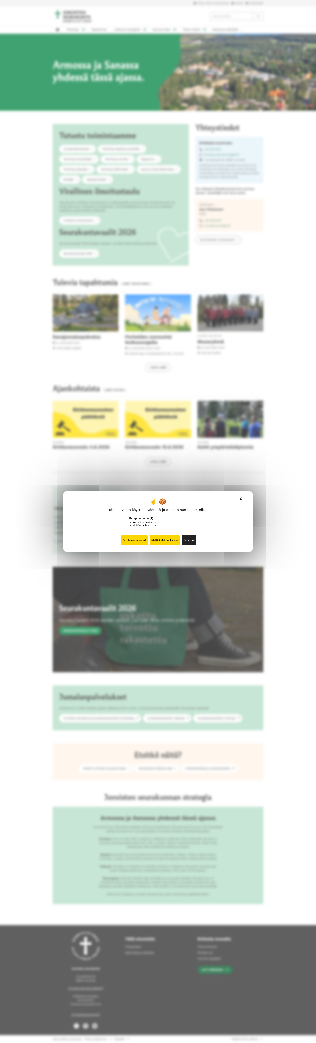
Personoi (189, 540)
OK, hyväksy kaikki (134, 540)
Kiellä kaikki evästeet (164, 540)
